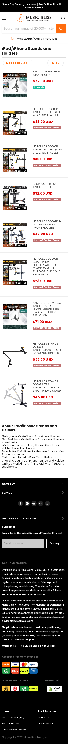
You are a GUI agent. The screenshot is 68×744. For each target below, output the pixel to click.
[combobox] (29, 28)
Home (5, 711)
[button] (17, 63)
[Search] (61, 28)
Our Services (45, 723)
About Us (43, 717)
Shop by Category (13, 717)
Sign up (54, 543)
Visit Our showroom (14, 729)
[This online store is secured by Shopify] (56, 691)
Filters (56, 62)
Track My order (47, 711)
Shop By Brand (11, 723)
